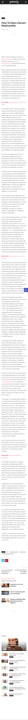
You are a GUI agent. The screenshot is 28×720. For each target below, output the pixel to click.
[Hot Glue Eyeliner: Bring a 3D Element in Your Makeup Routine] (5, 688)
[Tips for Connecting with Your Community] (5, 593)
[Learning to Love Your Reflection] (5, 585)
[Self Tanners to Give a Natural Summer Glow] (5, 654)
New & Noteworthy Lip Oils (16, 694)
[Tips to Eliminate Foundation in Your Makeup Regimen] (5, 681)
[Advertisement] (14, 8)
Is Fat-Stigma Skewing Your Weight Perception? (20, 571)
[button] (26, 290)
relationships (22, 552)
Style (11, 677)
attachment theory (7, 59)
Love (7, 12)
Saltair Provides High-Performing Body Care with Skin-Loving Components (13, 645)
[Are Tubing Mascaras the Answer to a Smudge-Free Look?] (5, 674)
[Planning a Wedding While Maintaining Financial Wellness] (5, 600)
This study (11, 230)
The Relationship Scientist (7, 553)
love (7, 552)
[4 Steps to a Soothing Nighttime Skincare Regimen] (5, 661)
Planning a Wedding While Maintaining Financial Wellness (17, 601)
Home (3, 12)
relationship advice (14, 552)
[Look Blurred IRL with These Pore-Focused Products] (5, 667)
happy (13, 145)
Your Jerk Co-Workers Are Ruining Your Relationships (7, 571)
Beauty (4, 649)
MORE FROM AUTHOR (9, 581)
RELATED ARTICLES (8, 578)
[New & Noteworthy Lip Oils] (5, 694)
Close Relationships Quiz (8, 382)
